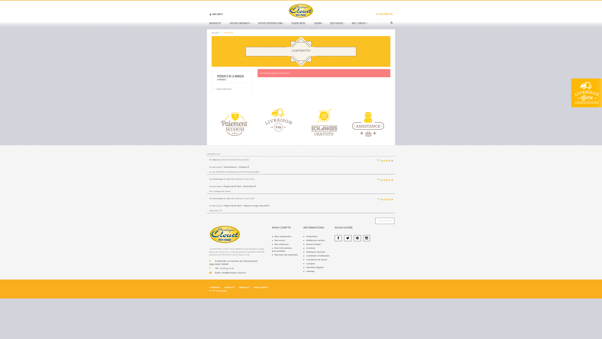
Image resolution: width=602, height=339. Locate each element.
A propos (310, 264)
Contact (229, 287)
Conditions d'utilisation (318, 256)
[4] (389, 161)
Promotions (312, 236)
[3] (387, 161)
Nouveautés (215, 23)
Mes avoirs (280, 240)
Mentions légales (315, 267)
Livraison (310, 248)
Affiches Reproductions (270, 23)
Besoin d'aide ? (314, 244)
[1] (381, 161)
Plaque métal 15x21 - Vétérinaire (238, 186)
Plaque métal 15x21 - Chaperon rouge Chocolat (245, 205)
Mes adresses (282, 244)
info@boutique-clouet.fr (234, 273)
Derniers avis (213, 154)
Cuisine (317, 23)
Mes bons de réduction (286, 255)
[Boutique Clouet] (300, 10)
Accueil (215, 33)
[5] (392, 161)
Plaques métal (298, 23)
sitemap (310, 271)
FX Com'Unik (221, 290)
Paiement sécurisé (315, 252)
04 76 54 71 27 (227, 268)
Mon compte (217, 14)
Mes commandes (283, 236)
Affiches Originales (239, 23)
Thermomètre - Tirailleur (235, 167)
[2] (384, 161)
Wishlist (244, 287)
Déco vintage (336, 23)
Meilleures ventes (315, 240)
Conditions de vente (316, 260)
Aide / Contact (359, 23)
